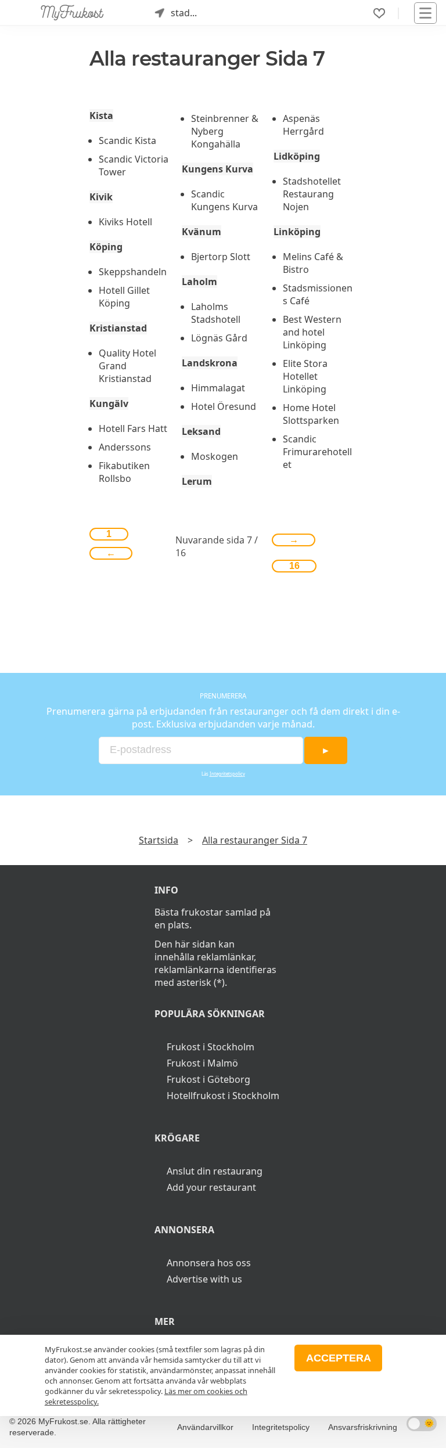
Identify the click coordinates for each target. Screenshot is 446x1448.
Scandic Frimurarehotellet (317, 452)
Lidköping (297, 156)
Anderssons (125, 447)
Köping (106, 246)
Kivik (101, 196)
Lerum (197, 481)
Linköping (297, 231)
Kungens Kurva (217, 169)
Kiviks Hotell (125, 221)
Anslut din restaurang (214, 1171)
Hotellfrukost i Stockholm (223, 1095)
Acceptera (338, 1358)
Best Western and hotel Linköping (312, 332)
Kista (101, 115)
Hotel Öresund (223, 406)
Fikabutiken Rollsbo (124, 472)
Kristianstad (118, 328)
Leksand (201, 431)
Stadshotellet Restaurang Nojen (312, 194)
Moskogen (214, 456)
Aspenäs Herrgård (303, 125)
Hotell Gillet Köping (124, 296)
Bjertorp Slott (220, 256)
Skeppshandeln (133, 271)
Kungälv (108, 403)
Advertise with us (204, 1279)
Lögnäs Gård (219, 338)
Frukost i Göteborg (208, 1079)
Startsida (158, 840)
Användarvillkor (205, 1427)
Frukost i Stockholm (210, 1046)
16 (294, 566)
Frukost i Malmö (202, 1063)
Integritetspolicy (227, 774)
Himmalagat (218, 387)
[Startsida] (72, 13)
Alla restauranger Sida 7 (254, 840)
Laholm (199, 281)
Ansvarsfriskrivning (362, 1427)
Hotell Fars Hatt (133, 428)
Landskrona (210, 362)
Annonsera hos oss (209, 1262)
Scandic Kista (127, 140)
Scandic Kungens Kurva (224, 200)
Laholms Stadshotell (215, 313)
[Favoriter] (379, 13)
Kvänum (201, 231)
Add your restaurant (211, 1187)
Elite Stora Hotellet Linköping (305, 376)
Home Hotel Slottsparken (311, 414)
